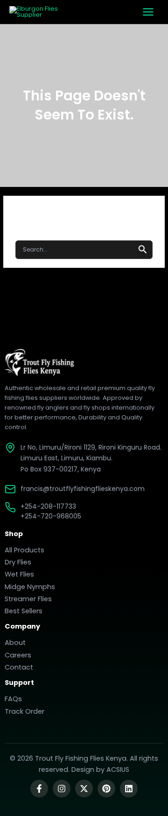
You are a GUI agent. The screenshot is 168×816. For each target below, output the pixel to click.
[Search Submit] (142, 248)
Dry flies (18, 562)
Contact (19, 667)
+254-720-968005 (51, 516)
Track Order (24, 711)
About (15, 642)
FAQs (13, 698)
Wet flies (19, 574)
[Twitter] (84, 788)
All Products (24, 550)
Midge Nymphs (30, 586)
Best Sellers (23, 611)
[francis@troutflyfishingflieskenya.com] (10, 489)
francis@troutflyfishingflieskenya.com (83, 488)
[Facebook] (39, 788)
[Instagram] (61, 788)
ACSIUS (117, 769)
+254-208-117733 (48, 506)
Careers (18, 655)
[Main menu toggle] (148, 11)
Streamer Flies (28, 599)
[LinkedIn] (129, 788)
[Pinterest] (106, 788)
